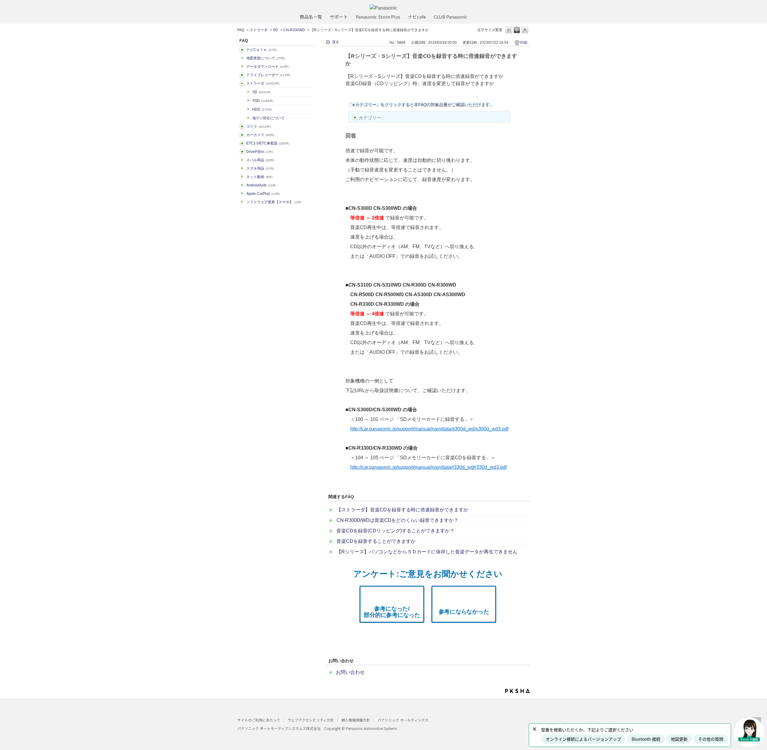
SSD (262, 101)
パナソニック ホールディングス (403, 719)
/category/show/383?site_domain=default (242, 126)
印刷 (523, 42)
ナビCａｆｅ (261, 50)
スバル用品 (260, 160)
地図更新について (265, 58)
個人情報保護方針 (355, 719)
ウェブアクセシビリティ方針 (311, 719)
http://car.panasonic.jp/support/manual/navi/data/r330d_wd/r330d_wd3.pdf (428, 467)
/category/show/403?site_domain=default (242, 151)
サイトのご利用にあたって (258, 719)
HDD (262, 109)
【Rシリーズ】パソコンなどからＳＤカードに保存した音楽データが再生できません (426, 551)
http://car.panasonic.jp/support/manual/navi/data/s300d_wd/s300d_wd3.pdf (429, 428)
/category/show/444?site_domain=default (242, 143)
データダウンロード (267, 66)
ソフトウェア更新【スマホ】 (273, 202)
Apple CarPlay (263, 194)
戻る (335, 42)
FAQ (240, 30)
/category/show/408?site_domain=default (242, 49)
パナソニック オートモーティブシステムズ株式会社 (279, 728)
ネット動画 (259, 177)
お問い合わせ (350, 672)
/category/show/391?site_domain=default (242, 83)
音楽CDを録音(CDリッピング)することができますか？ (395, 530)
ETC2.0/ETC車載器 (267, 143)
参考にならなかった (464, 612)
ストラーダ (259, 30)
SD (275, 30)
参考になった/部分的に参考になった (392, 612)
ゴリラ (258, 126)
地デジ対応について (268, 118)
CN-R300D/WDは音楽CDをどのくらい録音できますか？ (397, 520)
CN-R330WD (294, 30)
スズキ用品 (260, 168)
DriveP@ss (259, 152)
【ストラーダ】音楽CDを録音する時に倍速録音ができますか (402, 509)
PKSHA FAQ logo (517, 691)
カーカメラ (260, 135)
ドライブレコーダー (268, 75)
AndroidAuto (261, 185)
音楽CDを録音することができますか (376, 541)
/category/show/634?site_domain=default (242, 75)
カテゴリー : (372, 117)
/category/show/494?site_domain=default (242, 135)
